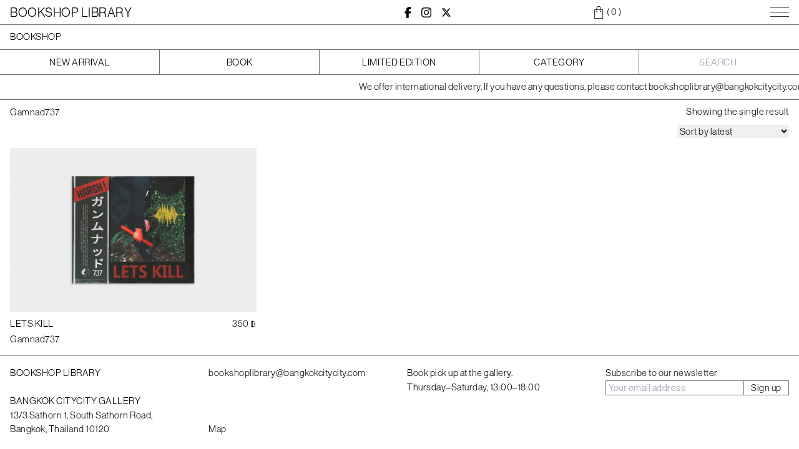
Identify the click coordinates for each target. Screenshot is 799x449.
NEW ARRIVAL (79, 62)
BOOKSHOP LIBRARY (71, 12)
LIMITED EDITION (399, 62)
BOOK (240, 62)
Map (217, 429)
